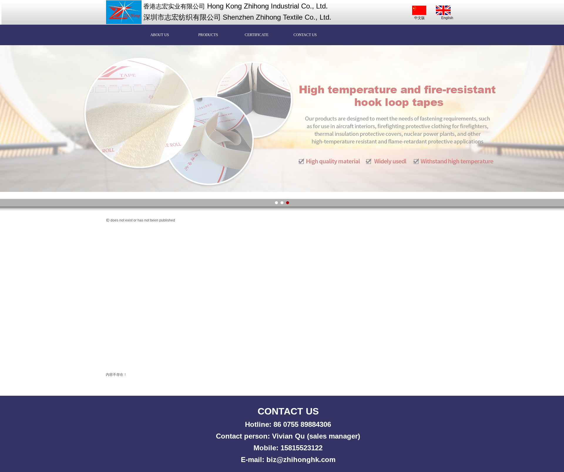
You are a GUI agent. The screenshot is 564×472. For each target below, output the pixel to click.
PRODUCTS (208, 35)
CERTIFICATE (256, 35)
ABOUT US (159, 35)
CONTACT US (305, 35)
